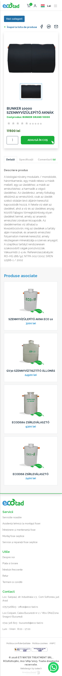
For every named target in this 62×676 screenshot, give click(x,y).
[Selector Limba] (43, 6)
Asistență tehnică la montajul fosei (21, 523)
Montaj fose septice (13, 536)
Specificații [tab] (26, 159)
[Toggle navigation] (55, 6)
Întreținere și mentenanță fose (19, 529)
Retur (5, 575)
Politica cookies (40, 643)
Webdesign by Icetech (31, 668)
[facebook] (41, 27)
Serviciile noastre (12, 517)
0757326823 (9, 606)
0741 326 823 (9, 622)
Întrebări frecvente (12, 569)
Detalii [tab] (10, 159)
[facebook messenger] (49, 27)
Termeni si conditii (12, 582)
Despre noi (8, 557)
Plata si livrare (10, 563)
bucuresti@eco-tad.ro (31, 622)
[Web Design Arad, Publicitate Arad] (31, 672)
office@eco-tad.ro (28, 606)
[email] (56, 27)
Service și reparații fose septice (20, 542)
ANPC (52, 643)
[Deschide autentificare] (35, 6)
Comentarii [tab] (47, 159)
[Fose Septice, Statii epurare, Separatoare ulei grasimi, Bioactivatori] (11, 5)
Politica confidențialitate (18, 643)
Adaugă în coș (38, 140)
